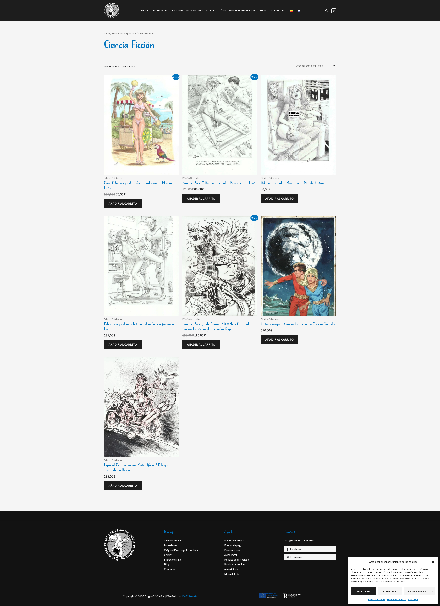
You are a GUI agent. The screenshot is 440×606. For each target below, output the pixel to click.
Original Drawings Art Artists (193, 10)
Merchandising (172, 559)
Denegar (390, 591)
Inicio (144, 10)
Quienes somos (173, 540)
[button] (433, 562)
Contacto (278, 10)
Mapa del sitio (232, 573)
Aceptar (363, 591)
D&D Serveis (189, 596)
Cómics (168, 554)
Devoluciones (232, 550)
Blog (263, 10)
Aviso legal (413, 599)
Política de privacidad (396, 599)
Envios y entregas (234, 540)
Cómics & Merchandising (235, 10)
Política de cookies (376, 599)
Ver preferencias (419, 591)
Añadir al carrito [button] (123, 203)
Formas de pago (233, 545)
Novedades (160, 10)
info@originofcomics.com (299, 540)
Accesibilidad (231, 569)
